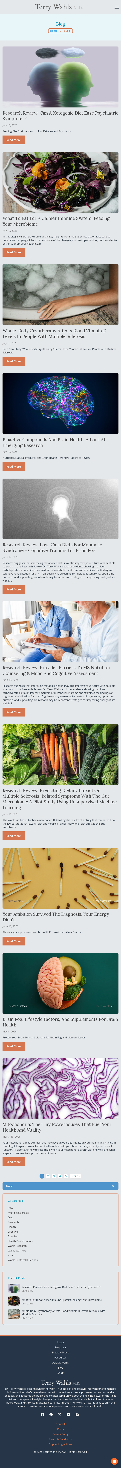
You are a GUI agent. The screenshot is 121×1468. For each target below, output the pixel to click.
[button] (114, 1461)
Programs (60, 1347)
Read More (13, 140)
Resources (60, 1357)
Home (54, 30)
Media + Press (60, 1352)
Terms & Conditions (60, 1439)
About (60, 1342)
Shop (61, 1372)
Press (60, 1429)
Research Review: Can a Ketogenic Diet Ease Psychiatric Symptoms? (61, 1287)
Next (76, 1176)
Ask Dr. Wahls (60, 1362)
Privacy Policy (60, 1434)
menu (116, 7)
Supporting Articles (60, 1444)
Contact (60, 1424)
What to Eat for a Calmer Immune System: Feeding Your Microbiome (62, 1300)
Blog (60, 1367)
